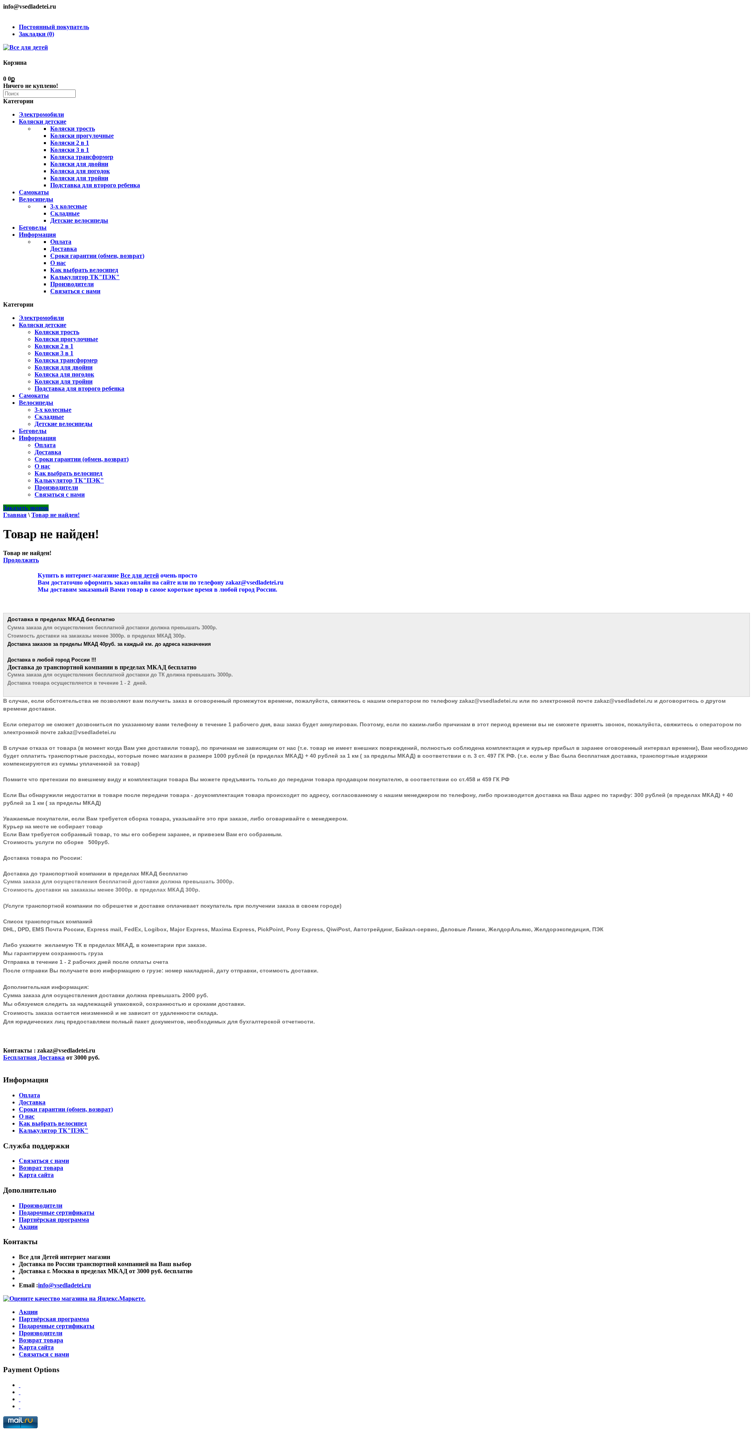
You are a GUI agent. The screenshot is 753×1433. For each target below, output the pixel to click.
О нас (58, 263)
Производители (72, 284)
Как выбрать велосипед (84, 270)
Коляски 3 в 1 (69, 149)
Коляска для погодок (80, 171)
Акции (28, 1226)
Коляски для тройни (79, 178)
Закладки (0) (36, 34)
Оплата (60, 241)
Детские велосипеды (79, 220)
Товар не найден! (55, 515)
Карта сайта (36, 1175)
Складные (65, 213)
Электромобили (41, 114)
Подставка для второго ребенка (95, 185)
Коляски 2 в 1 (69, 142)
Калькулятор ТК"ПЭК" (85, 277)
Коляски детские (42, 121)
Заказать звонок (26, 507)
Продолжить (21, 560)
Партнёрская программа (54, 1219)
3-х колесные (68, 206)
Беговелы (33, 227)
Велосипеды (36, 199)
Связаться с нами (75, 291)
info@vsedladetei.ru (64, 1285)
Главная (15, 515)
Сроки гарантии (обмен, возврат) (97, 255)
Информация (37, 234)
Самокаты (34, 192)
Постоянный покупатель (54, 27)
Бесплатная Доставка (34, 1057)
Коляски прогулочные (82, 135)
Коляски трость (72, 128)
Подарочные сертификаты (57, 1212)
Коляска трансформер (81, 157)
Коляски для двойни (79, 164)
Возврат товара (41, 1167)
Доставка (63, 248)
